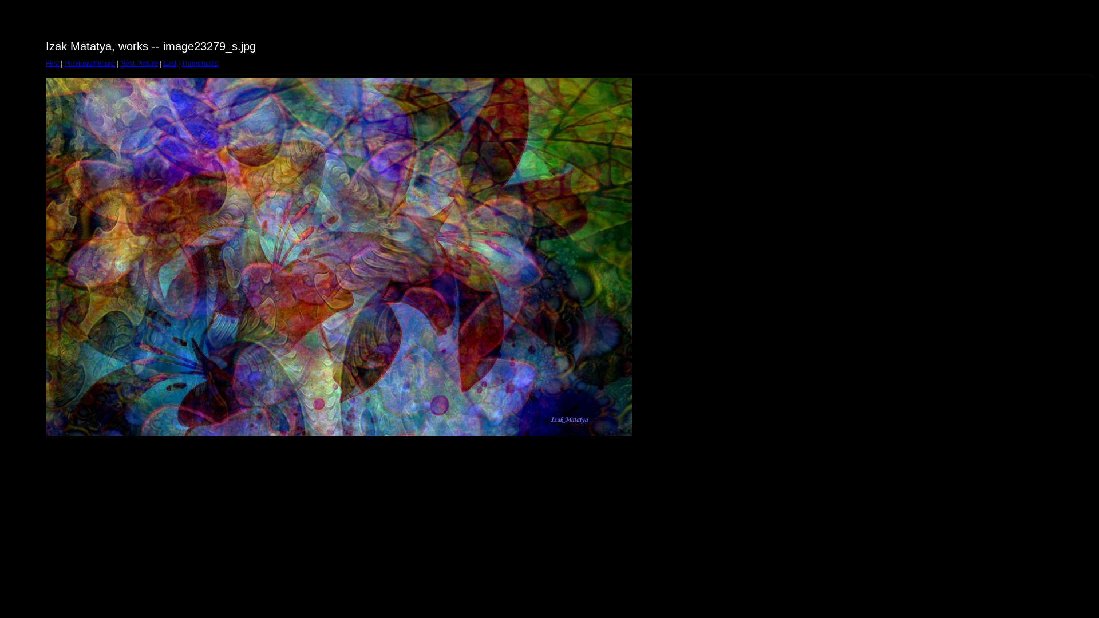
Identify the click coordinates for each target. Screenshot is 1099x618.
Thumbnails (199, 64)
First (52, 64)
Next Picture (139, 64)
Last (169, 64)
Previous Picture (89, 64)
